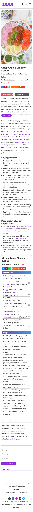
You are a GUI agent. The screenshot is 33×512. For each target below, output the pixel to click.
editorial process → (17, 439)
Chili (9, 301)
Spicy (3, 77)
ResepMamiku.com (11, 492)
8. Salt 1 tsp (7, 298)
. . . (26, 80)
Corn (7, 281)
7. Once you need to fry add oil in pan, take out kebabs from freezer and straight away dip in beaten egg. (15, 394)
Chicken (8, 284)
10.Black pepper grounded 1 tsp (14, 303)
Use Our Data (14, 483)
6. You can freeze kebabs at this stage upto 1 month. (14, 385)
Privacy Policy (12, 486)
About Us (6, 483)
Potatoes (13, 276)
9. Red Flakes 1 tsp (11, 301)
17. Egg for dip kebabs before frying (13, 326)
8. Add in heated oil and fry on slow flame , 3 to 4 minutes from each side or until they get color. (14, 403)
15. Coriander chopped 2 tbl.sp (14, 320)
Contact (22, 483)
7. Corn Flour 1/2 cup (10, 295)
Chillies (12, 317)
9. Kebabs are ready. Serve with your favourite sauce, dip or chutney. (14, 411)
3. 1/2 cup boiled (11, 281)
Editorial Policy (22, 486)
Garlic (7, 314)
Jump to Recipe (21, 94)
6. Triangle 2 (10, 292)
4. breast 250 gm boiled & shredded (15, 285)
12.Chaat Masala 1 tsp (11, 312)
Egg (6, 290)
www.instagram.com (13, 421)
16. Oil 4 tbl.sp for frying (12, 323)
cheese (13, 292)
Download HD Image (17, 63)
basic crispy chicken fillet (12, 248)
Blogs (27, 483)
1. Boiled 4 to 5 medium (15, 276)
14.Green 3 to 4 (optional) (15, 317)
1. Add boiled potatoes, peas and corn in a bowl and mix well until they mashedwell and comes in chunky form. (15, 340)
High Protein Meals (20, 74)
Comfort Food (6, 74)
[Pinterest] (20, 498)
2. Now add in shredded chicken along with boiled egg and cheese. (15, 349)
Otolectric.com (23, 492)
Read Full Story (6, 115)
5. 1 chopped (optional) (13, 290)
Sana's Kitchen (9, 80)
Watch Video (7, 94)
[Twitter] (23, 498)
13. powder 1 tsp (11, 314)
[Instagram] (16, 498)
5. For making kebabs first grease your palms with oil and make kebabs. (15, 379)
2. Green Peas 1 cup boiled (12, 279)
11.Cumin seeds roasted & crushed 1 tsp (12, 307)
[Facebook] (13, 498)
